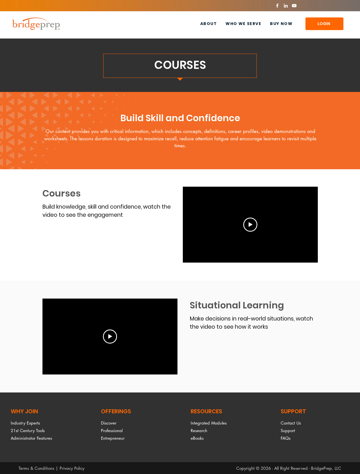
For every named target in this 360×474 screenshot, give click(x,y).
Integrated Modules (209, 423)
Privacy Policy (72, 468)
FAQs (286, 438)
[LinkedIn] (286, 5)
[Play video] (250, 225)
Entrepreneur (113, 438)
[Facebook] (277, 5)
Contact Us (291, 423)
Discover (108, 423)
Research (199, 430)
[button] (243, 24)
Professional (112, 430)
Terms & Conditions (36, 468)
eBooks (197, 438)
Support (288, 430)
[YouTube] (294, 5)
